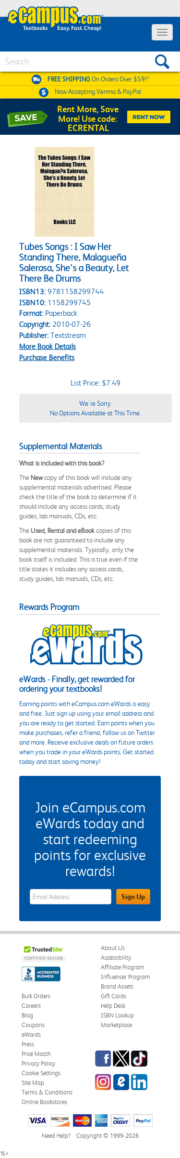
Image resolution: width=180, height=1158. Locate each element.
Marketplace (116, 1025)
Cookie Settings (41, 1073)
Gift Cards (113, 996)
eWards (31, 1034)
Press (28, 1044)
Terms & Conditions (47, 1092)
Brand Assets (117, 986)
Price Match (36, 1053)
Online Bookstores (44, 1102)
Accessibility (116, 957)
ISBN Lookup (117, 1015)
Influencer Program (125, 976)
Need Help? (56, 1135)
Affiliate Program (122, 967)
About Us (113, 948)
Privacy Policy (38, 1063)
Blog (27, 1015)
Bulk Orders (36, 996)
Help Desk (113, 1005)
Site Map (33, 1082)
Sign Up (133, 897)
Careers (31, 1005)
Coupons (33, 1025)
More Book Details (47, 346)
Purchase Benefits (46, 357)
